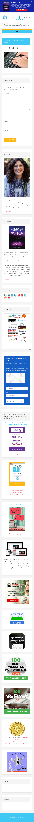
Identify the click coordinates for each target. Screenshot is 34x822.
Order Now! (7, 279)
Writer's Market (24, 742)
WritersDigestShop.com (17, 494)
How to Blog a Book (17, 17)
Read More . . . (7, 211)
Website (6, 130)
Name (6, 113)
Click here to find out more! (17, 572)
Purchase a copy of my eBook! (17, 454)
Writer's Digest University (11, 744)
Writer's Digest (16, 742)
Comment (7, 93)
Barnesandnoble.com (17, 491)
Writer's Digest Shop (24, 744)
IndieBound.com (17, 493)
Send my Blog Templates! (14, 401)
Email (6, 121)
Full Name (8, 385)
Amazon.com (17, 489)
